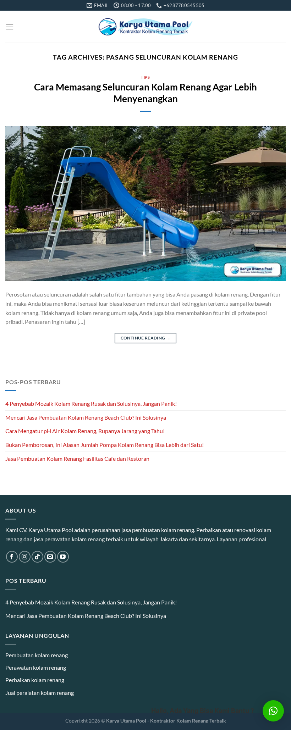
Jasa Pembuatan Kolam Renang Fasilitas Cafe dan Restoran (77, 458)
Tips (145, 77)
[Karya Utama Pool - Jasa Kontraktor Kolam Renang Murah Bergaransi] (145, 26)
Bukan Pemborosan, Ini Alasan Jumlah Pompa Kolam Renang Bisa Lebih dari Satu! (104, 444)
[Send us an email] (50, 557)
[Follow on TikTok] (37, 557)
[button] (273, 710)
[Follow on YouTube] (63, 557)
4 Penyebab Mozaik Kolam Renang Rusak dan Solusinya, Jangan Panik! (91, 403)
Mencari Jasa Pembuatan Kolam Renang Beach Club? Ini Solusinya (85, 417)
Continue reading (146, 338)
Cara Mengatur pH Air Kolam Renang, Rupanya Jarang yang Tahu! (85, 430)
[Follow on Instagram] (25, 557)
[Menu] (9, 26)
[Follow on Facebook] (12, 557)
